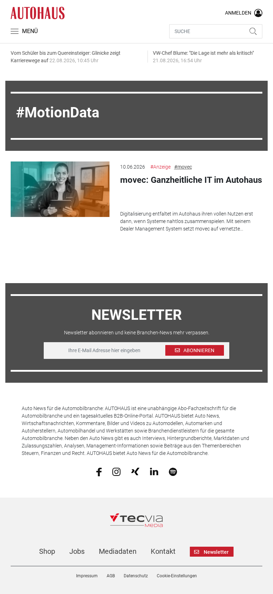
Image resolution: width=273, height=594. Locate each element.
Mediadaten (117, 551)
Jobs (77, 551)
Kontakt (163, 551)
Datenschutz (136, 575)
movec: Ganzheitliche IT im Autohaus (191, 180)
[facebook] (99, 471)
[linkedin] (154, 471)
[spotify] (173, 471)
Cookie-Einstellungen (177, 575)
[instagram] (116, 471)
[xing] (135, 471)
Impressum (87, 575)
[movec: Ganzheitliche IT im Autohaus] (60, 189)
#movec (183, 167)
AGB (111, 575)
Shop (47, 551)
